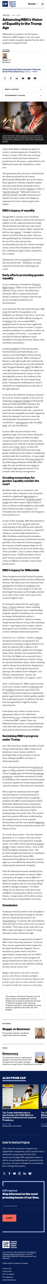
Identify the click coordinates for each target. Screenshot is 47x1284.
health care (16, 773)
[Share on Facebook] (10, 78)
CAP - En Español (8, 1274)
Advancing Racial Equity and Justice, (17, 69)
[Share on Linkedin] (16, 78)
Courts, (27, 71)
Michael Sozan (7, 1126)
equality (30, 188)
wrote (4, 311)
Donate (32, 3)
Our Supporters (7, 1277)
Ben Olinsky (17, 1126)
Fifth (39, 422)
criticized (6, 585)
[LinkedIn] (25, 1173)
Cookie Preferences (9, 1280)
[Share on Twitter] (4, 78)
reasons (17, 232)
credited (14, 348)
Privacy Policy (7, 1271)
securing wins (22, 422)
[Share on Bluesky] (22, 78)
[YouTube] (14, 1173)
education (34, 686)
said (20, 250)
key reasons (36, 459)
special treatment (11, 191)
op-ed (25, 523)
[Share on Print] (35, 78)
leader (34, 465)
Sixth (4, 425)
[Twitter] (4, 1173)
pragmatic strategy (22, 400)
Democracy (10, 1053)
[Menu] (43, 4)
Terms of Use (6, 1268)
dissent (39, 637)
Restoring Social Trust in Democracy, (21, 70)
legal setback (29, 496)
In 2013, (16, 717)
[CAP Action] (10, 1244)
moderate (31, 585)
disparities (39, 822)
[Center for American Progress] (5, 4)
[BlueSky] (30, 1173)
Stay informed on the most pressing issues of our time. (20, 1194)
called (27, 367)
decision (8, 321)
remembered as (9, 920)
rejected (25, 259)
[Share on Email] (29, 78)
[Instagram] (19, 1173)
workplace (10, 689)
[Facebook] (9, 1173)
